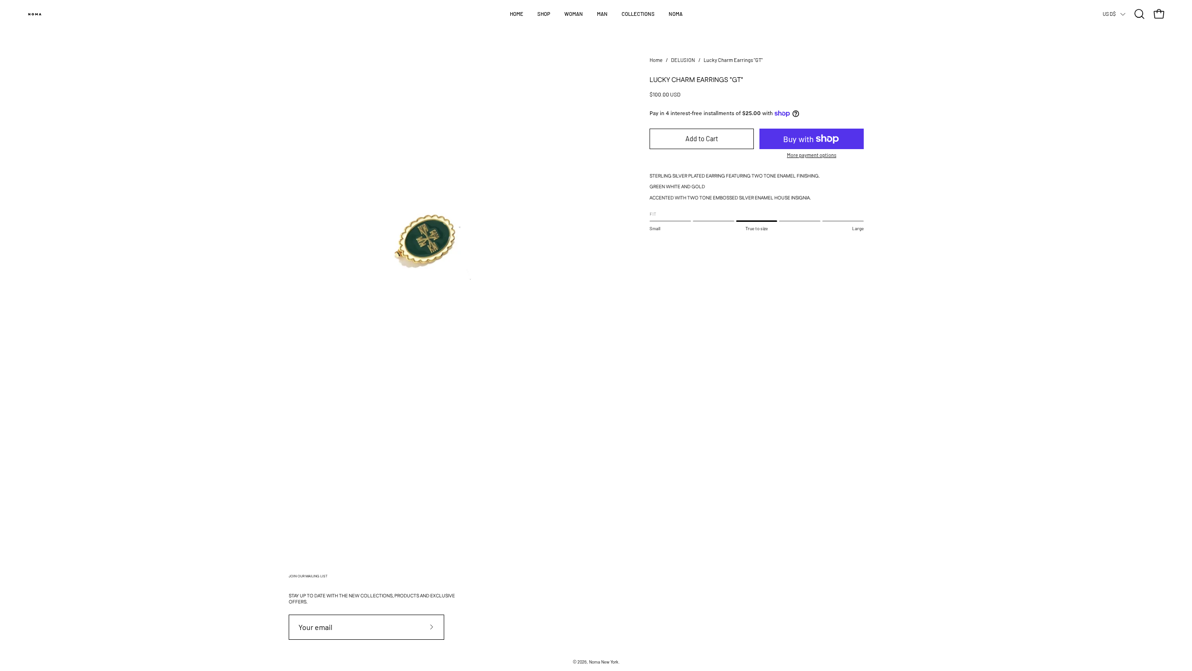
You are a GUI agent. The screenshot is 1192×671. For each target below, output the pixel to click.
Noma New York (603, 661)
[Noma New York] (35, 14)
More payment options (811, 155)
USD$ (1109, 14)
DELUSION (683, 60)
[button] (543, 14)
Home (656, 60)
